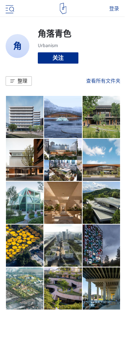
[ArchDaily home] (63, 8)
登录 (114, 8)
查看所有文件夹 (103, 81)
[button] (19, 81)
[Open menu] (9, 8)
